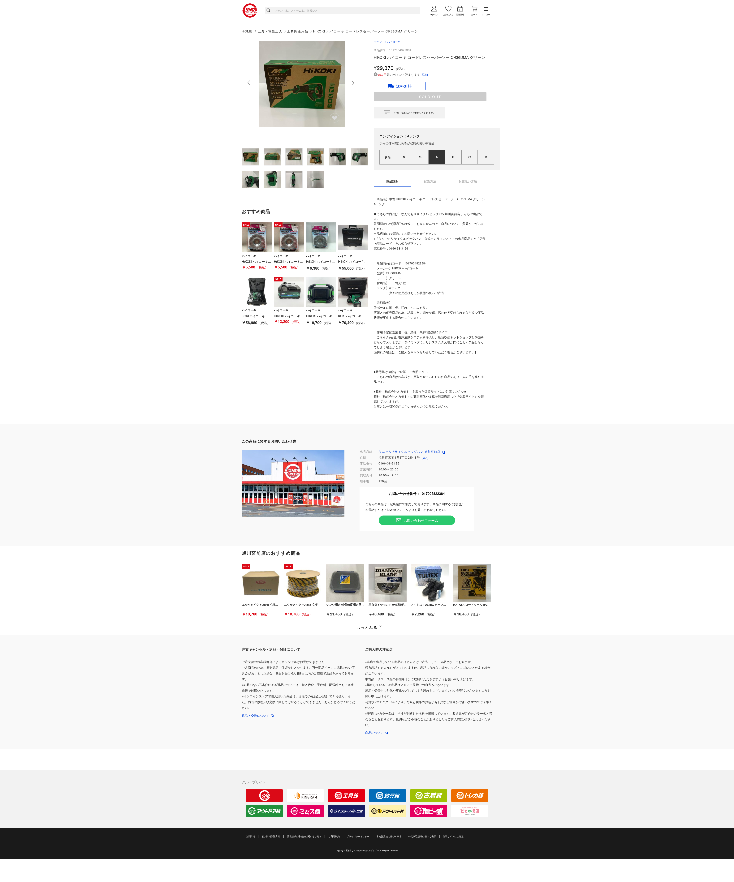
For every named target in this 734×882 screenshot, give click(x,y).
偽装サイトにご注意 (453, 836)
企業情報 (250, 836)
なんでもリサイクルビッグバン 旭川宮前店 (409, 451)
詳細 (425, 75)
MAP (425, 457)
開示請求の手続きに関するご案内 (304, 836)
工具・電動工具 (270, 31)
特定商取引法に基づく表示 (422, 836)
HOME (247, 31)
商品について (374, 732)
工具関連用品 (297, 31)
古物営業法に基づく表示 (389, 836)
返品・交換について (255, 715)
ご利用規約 (334, 836)
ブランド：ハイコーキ (387, 42)
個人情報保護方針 (271, 836)
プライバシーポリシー (358, 836)
